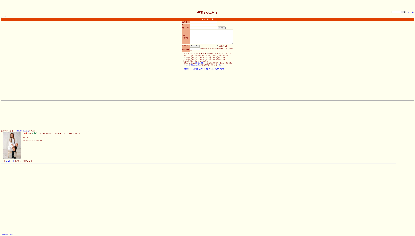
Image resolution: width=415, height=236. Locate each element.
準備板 (197, 63)
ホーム (411, 12)
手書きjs (185, 38)
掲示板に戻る (6, 17)
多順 (206, 69)
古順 (201, 69)
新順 (195, 69)
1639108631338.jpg (22, 131)
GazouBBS (5, 234)
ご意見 (201, 63)
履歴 (222, 69)
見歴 (217, 69)
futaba (11, 234)
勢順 (211, 69)
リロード (10, 161)
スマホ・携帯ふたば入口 (191, 65)
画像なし (222, 46)
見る (41, 140)
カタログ (188, 69)
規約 (220, 65)
